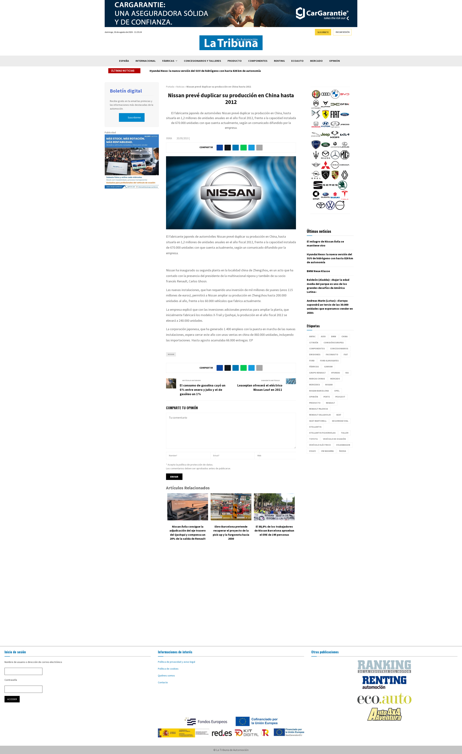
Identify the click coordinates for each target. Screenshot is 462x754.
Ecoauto (297, 61)
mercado (335, 378)
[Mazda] (325, 158)
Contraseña (11, 679)
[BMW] (335, 97)
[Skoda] (342, 188)
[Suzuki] (335, 198)
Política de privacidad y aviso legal (176, 661)
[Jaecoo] (344, 128)
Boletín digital (126, 91)
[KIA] (345, 138)
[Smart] (316, 198)
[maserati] (316, 158)
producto (315, 402)
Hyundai (335, 372)
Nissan (171, 354)
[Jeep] (325, 138)
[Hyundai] (325, 128)
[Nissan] (335, 168)
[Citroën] (316, 108)
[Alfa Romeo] (316, 97)
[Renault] (344, 178)
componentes (317, 348)
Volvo (312, 451)
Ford (312, 360)
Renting (279, 61)
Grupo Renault (317, 372)
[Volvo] (339, 209)
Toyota (313, 439)
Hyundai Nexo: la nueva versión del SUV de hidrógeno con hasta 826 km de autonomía (330, 258)
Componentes (257, 61)
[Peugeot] (325, 178)
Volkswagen (343, 444)
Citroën (313, 342)
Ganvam (328, 366)
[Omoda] (344, 168)
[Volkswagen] (330, 209)
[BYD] (344, 97)
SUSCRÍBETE (323, 32)
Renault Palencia (318, 408)
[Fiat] (335, 118)
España (124, 61)
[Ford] (344, 118)
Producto (235, 61)
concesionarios (339, 348)
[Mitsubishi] (325, 168)
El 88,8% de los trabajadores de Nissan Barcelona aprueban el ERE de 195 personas (274, 530)
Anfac (312, 336)
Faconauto (332, 354)
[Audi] (325, 97)
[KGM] (334, 138)
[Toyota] (320, 209)
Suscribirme (134, 117)
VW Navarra (327, 451)
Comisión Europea (334, 342)
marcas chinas (317, 378)
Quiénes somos (166, 675)
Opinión (334, 61)
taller (344, 432)
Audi (323, 336)
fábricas (314, 366)
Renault (330, 402)
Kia (347, 372)
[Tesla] (344, 198)
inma (169, 138)
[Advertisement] (231, 596)
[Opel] (316, 178)
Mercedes (314, 384)
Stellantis (315, 426)
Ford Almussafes (329, 360)
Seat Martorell (317, 420)
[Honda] (316, 128)
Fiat (346, 354)
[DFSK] (344, 108)
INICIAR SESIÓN (343, 32)
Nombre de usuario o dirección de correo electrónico (33, 662)
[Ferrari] (325, 118)
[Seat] (317, 188)
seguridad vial (340, 420)
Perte (326, 396)
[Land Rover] (325, 148)
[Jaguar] (315, 138)
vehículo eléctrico (320, 444)
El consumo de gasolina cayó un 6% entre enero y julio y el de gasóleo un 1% (202, 389)
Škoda (342, 451)
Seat (338, 414)
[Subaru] (325, 198)
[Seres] (330, 188)
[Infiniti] (335, 128)
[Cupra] (325, 108)
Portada (170, 86)
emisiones (314, 354)
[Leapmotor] (335, 148)
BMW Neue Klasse (161, 71)
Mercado (316, 61)
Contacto (163, 682)
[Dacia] (335, 108)
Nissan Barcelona (319, 390)
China (344, 336)
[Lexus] (344, 148)
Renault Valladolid (320, 414)
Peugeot (340, 396)
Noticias (180, 86)
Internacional (146, 61)
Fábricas (168, 61)
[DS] (316, 118)
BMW (333, 336)
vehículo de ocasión (334, 439)
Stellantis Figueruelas (322, 432)
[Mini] (316, 168)
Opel (336, 390)
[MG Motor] (344, 158)
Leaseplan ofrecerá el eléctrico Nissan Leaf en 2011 (259, 387)
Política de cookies (168, 668)
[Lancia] (316, 148)
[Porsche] (335, 178)
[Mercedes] (335, 158)
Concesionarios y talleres (202, 61)
